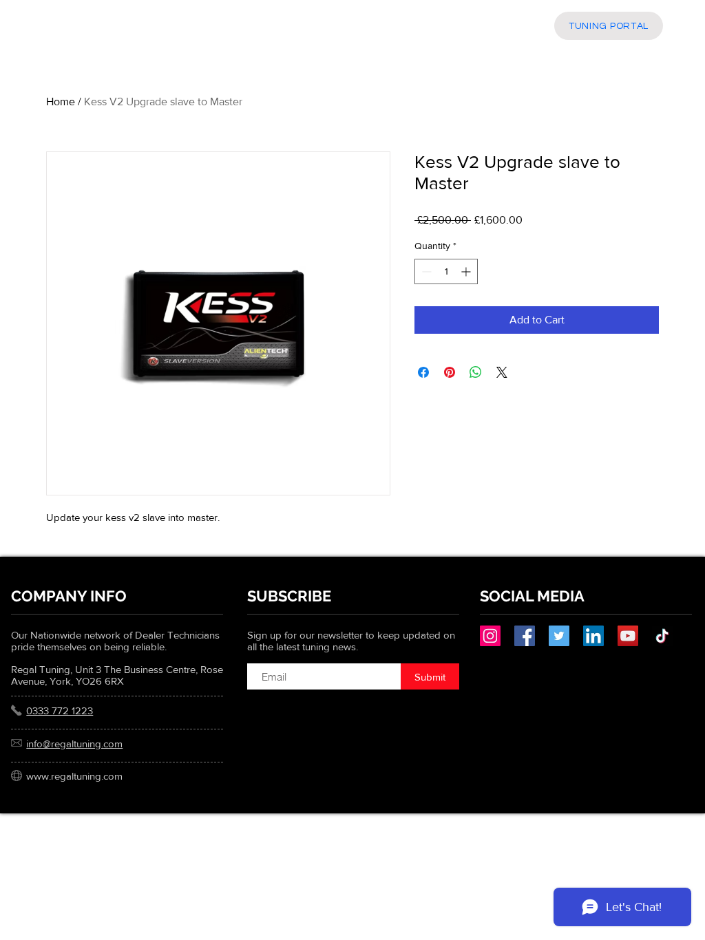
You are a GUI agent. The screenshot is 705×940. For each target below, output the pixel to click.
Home (60, 101)
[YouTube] (628, 636)
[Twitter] (559, 636)
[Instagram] (490, 636)
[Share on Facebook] (423, 372)
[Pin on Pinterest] (449, 372)
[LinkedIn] (593, 636)
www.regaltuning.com (74, 776)
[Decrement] (425, 271)
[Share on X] (502, 372)
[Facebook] (524, 636)
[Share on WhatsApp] (475, 372)
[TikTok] (662, 636)
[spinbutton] (446, 271)
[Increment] (467, 271)
